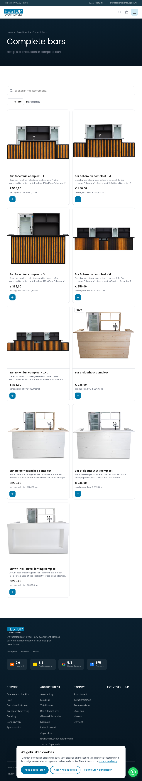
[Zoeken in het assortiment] (119, 12)
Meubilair (45, 699)
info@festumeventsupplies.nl (123, 2)
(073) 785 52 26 (96, 2)
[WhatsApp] (133, 772)
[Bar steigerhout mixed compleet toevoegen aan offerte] (12, 494)
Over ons (79, 710)
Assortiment (22, 32)
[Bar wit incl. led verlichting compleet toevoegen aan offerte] (12, 592)
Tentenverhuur (82, 705)
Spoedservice (14, 727)
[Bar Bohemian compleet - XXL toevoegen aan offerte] (12, 396)
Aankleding (46, 694)
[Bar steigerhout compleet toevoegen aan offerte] (78, 396)
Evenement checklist (18, 694)
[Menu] (134, 12)
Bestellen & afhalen (17, 705)
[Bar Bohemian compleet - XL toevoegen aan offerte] (78, 297)
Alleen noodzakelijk (65, 770)
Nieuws (78, 716)
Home (10, 32)
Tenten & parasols (50, 744)
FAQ (9, 699)
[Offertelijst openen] (127, 12)
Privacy (10, 773)
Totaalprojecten (82, 699)
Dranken (45, 721)
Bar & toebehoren (50, 710)
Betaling (11, 716)
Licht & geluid (48, 727)
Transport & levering (18, 710)
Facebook (24, 651)
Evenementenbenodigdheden (54, 738)
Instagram (12, 651)
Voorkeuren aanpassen (98, 770)
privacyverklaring (108, 761)
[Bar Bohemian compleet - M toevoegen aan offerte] (78, 199)
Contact (78, 721)
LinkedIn (35, 651)
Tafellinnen (46, 705)
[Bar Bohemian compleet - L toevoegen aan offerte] (12, 199)
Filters (17, 101)
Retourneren (14, 721)
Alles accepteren (35, 770)
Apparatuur (46, 733)
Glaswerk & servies (50, 716)
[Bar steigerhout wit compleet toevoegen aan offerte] (78, 494)
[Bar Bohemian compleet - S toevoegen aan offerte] (12, 297)
